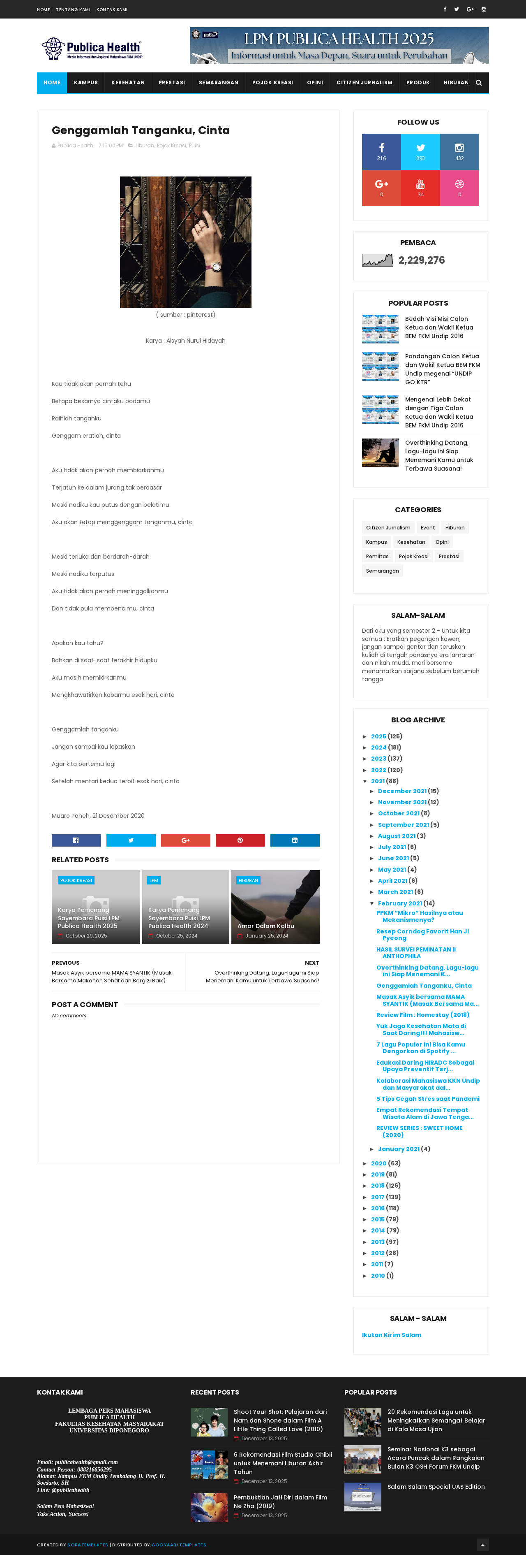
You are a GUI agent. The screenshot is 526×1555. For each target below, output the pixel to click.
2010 (378, 1276)
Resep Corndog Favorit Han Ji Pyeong (422, 934)
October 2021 (399, 813)
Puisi (194, 145)
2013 (378, 1242)
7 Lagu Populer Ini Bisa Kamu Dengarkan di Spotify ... (420, 1048)
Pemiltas (377, 556)
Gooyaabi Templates (179, 1544)
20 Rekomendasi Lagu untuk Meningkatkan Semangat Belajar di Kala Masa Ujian (436, 1420)
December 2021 (403, 791)
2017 (378, 1197)
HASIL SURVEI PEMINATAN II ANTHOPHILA (416, 953)
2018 (378, 1185)
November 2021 (403, 802)
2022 (379, 770)
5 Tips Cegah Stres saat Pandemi (428, 1099)
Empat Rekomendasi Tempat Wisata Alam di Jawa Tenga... (425, 1113)
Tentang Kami (73, 10)
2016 (378, 1208)
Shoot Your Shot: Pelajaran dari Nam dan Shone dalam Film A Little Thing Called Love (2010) (280, 1420)
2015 (378, 1219)
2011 (377, 1264)
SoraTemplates (87, 1544)
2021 (378, 781)
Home (43, 10)
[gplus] (470, 9)
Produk (418, 82)
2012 (378, 1253)
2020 (379, 1163)
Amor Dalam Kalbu (266, 926)
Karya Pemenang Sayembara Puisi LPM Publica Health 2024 (179, 918)
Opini (315, 82)
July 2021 (392, 847)
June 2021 (394, 858)
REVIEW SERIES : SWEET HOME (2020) (419, 1131)
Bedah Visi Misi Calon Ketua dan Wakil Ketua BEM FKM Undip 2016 (439, 327)
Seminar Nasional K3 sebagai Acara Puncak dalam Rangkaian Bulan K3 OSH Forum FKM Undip (436, 1458)
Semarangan (219, 82)
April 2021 (393, 881)
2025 (379, 736)
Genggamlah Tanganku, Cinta (424, 986)
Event (428, 527)
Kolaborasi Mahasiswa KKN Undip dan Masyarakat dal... (428, 1084)
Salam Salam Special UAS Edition (436, 1487)
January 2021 (399, 1149)
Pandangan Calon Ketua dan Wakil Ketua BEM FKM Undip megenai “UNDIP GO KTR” (442, 369)
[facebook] (445, 9)
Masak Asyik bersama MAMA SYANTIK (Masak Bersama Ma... (427, 1000)
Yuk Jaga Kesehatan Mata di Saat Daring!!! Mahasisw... (421, 1029)
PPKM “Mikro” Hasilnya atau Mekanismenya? (419, 916)
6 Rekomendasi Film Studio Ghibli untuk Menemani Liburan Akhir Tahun (283, 1463)
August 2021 (397, 836)
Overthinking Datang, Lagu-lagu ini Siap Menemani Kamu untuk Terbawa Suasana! (439, 456)
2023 (379, 758)
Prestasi (172, 82)
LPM (154, 880)
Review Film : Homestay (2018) (423, 1015)
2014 (378, 1230)
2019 (378, 1174)
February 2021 (400, 903)
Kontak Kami (112, 10)
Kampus (86, 82)
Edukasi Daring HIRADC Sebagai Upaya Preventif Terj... (425, 1066)
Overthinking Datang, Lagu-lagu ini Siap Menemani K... (427, 971)
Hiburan (456, 82)
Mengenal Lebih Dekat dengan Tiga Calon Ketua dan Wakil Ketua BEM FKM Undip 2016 (439, 412)
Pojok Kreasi (272, 82)
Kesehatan (128, 82)
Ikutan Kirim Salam (391, 1335)
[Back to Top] (483, 1545)
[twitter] (456, 9)
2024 (379, 747)
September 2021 (404, 825)
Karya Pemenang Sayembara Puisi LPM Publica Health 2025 (89, 918)
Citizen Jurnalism (365, 82)
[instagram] (484, 9)
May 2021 (392, 870)
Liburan (145, 145)
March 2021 (396, 892)
